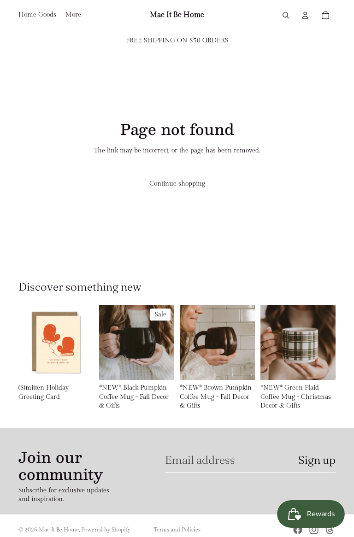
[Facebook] (297, 529)
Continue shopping (177, 183)
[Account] (305, 15)
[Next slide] (164, 342)
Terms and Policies (177, 529)
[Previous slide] (109, 342)
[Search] (286, 15)
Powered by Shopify (105, 529)
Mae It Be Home (59, 529)
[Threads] (330, 529)
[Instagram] (313, 529)
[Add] (79, 365)
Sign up (317, 460)
